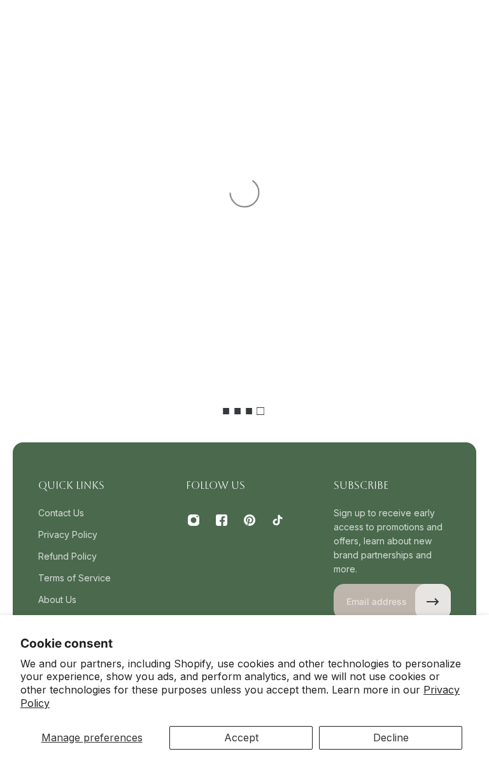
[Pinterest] (250, 520)
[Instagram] (194, 520)
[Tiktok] (278, 520)
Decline (391, 737)
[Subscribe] (433, 602)
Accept (241, 737)
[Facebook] (222, 520)
